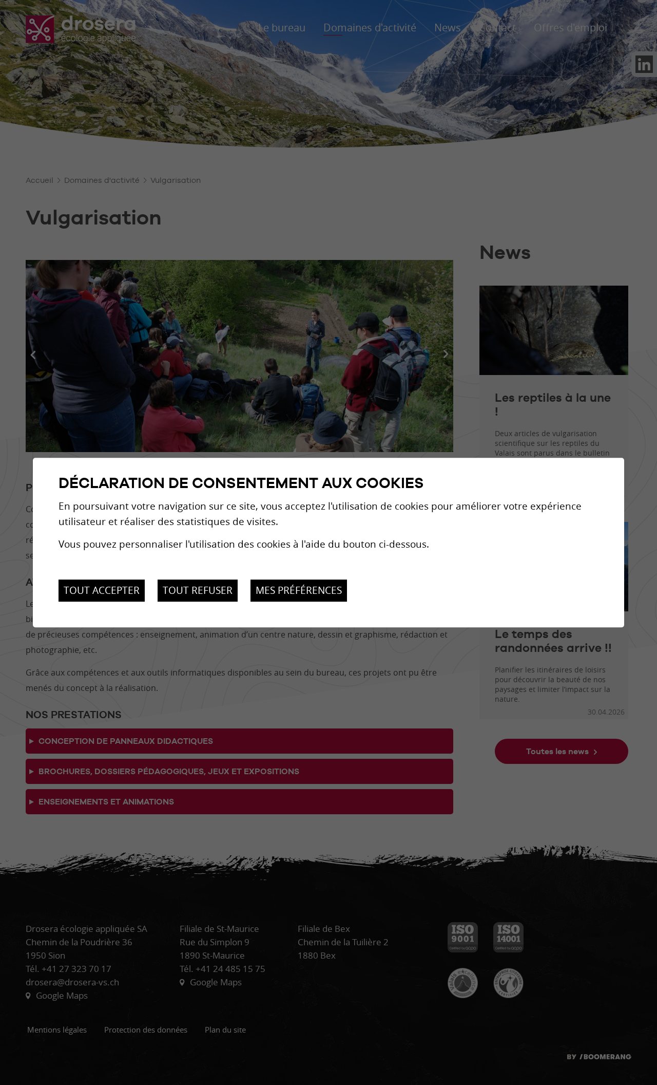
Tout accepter (102, 590)
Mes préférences (299, 590)
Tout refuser (198, 590)
